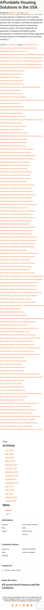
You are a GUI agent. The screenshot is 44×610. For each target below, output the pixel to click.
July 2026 (9, 450)
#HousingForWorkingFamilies (10, 328)
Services (25, 534)
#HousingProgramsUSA (32, 348)
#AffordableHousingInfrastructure (11, 94)
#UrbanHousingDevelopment (28, 423)
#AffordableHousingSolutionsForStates (13, 250)
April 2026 (9, 458)
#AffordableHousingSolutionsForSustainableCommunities (19, 253)
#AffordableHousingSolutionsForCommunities (15, 152)
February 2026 (11, 465)
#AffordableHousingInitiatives (10, 100)
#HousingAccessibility (23, 299)
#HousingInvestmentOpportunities (11, 338)
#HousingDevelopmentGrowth (10, 309)
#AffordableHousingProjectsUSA (11, 136)
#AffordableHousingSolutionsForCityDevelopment (16, 149)
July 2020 (9, 494)
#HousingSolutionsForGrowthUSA (31, 377)
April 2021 (9, 486)
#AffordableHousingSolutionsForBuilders (13, 142)
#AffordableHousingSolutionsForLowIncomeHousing (17, 211)
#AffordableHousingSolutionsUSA (11, 276)
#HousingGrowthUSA (7, 331)
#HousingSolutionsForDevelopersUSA (12, 367)
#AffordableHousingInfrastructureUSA (12, 97)
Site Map (5, 555)
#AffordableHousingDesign (34, 54)
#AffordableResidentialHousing (25, 289)
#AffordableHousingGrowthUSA (10, 90)
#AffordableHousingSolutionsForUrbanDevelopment (17, 263)
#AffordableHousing (6, 48)
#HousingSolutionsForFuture (30, 374)
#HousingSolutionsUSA (31, 403)
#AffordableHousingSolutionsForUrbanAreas (15, 260)
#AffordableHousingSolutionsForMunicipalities (15, 221)
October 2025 (10, 479)
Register (8, 510)
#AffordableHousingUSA (30, 283)
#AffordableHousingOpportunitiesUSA (12, 116)
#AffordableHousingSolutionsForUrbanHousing (15, 266)
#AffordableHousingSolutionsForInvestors (14, 208)
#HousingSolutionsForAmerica (10, 354)
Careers (4, 531)
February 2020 (11, 497)
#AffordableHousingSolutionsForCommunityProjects (17, 159)
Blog (3, 528)
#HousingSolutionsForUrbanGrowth (11, 400)
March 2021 (10, 490)
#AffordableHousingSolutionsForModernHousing (16, 214)
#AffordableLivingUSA (7, 289)
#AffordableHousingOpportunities (11, 113)
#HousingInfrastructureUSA (9, 335)
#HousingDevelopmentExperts (33, 305)
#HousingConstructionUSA (27, 302)
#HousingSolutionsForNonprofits (11, 384)
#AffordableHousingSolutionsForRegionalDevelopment (18, 240)
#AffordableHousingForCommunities (12, 71)
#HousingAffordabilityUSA (8, 302)
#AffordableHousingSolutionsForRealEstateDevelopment (19, 237)
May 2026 (9, 454)
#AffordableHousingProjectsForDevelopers (14, 133)
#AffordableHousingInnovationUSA (11, 107)
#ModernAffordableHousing (9, 410)
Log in (7, 514)
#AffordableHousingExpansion (33, 61)
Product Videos (27, 531)
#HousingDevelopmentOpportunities (12, 312)
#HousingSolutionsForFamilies (10, 374)
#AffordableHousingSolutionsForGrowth (13, 181)
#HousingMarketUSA (7, 341)
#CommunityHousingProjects (9, 296)
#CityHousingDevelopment (9, 292)
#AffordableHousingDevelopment (11, 61)
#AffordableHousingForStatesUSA (11, 80)
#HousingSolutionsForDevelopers (11, 364)
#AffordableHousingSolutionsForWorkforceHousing (17, 273)
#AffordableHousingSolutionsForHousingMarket (16, 198)
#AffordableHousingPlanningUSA (11, 123)
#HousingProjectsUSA (26, 351)
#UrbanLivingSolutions (24, 426)
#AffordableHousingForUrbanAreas (11, 84)
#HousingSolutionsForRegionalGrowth (12, 390)
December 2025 (11, 472)
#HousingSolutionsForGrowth (10, 377)
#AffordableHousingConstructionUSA (12, 54)
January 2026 (11, 468)
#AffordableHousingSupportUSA (10, 283)
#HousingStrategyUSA (7, 406)
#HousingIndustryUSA (22, 331)
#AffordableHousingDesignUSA (10, 58)
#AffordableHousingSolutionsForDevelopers (14, 165)
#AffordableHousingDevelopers (32, 58)
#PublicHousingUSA (25, 413)
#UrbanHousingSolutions (8, 426)
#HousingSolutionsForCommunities (12, 357)
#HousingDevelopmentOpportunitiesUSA (13, 315)
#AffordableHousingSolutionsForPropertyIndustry (16, 230)
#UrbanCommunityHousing (9, 423)
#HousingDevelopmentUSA (9, 322)
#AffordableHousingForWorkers (10, 87)
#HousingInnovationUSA (27, 335)
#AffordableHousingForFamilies (10, 77)
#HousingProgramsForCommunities (12, 348)
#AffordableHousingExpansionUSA (11, 64)
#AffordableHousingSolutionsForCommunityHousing (17, 155)
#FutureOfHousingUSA (7, 299)
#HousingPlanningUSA (7, 344)
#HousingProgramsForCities (25, 344)
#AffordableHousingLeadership (33, 110)
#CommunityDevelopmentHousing (29, 292)
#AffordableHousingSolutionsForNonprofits (14, 224)
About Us (5, 525)
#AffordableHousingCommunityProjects (13, 51)
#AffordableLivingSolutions (27, 286)
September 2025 (12, 483)
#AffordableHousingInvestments (11, 110)
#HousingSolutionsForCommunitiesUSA (13, 361)
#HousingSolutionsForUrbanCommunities (13, 397)
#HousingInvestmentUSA (32, 338)
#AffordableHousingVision (9, 286)
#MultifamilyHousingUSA (27, 410)
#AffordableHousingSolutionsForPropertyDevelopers (17, 227)
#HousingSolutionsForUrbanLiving (11, 403)
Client (26, 13)
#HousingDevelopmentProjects (10, 318)
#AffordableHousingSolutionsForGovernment (15, 175)
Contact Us (5, 549)
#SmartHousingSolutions (8, 419)
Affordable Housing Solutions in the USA (18, 5)
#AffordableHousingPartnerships (11, 120)
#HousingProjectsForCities (9, 351)
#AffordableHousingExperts (33, 64)
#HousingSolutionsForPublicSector (11, 387)
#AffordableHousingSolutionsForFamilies (13, 168)
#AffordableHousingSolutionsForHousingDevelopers (17, 185)
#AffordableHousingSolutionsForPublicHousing (15, 234)
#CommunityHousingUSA (28, 296)
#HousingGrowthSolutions (29, 328)
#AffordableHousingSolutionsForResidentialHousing (17, 243)
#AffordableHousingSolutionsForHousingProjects (16, 201)
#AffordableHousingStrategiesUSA (11, 279)
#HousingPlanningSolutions (24, 341)
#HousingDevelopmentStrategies (32, 318)
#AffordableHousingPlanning (32, 120)
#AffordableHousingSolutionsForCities (13, 146)
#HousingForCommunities (19, 325)
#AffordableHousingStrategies (33, 276)
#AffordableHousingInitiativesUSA (32, 100)
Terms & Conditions (28, 552)
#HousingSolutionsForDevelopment (12, 371)
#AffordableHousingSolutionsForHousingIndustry (16, 191)
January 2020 (11, 501)
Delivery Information (29, 549)
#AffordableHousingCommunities (25, 48)
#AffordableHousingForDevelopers (11, 74)
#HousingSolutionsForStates (9, 393)
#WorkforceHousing (23, 429)
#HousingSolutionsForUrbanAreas (31, 393)
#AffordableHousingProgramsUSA (11, 129)
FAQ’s (4, 552)
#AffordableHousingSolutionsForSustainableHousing (17, 256)
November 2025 (11, 476)
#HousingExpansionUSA (27, 322)
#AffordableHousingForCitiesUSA (31, 67)
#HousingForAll (5, 325)
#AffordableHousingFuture (31, 87)
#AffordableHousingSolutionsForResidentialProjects (17, 247)
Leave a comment (36, 429)
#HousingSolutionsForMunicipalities (12, 380)
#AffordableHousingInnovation (10, 103)
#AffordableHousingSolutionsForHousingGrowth (16, 188)
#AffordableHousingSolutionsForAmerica (13, 139)
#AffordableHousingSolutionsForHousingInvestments (18, 195)
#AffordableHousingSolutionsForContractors (15, 162)
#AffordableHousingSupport (33, 279)
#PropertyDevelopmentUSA (9, 413)
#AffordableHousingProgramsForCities (13, 126)
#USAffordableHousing (7, 429)
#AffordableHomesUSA (30, 45)
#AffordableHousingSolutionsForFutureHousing (16, 172)
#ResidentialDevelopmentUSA (10, 416)
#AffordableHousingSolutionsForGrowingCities (15, 178)
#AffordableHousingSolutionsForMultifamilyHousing (17, 217)
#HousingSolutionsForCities (30, 354)
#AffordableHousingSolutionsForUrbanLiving (15, 269)
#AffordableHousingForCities (9, 67)
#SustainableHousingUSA (25, 419)
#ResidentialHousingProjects (30, 416)
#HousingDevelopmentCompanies (11, 305)
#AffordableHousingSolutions (32, 136)
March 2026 (10, 461)
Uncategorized (11, 45)
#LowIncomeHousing (22, 406)
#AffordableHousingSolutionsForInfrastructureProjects (18, 204)
